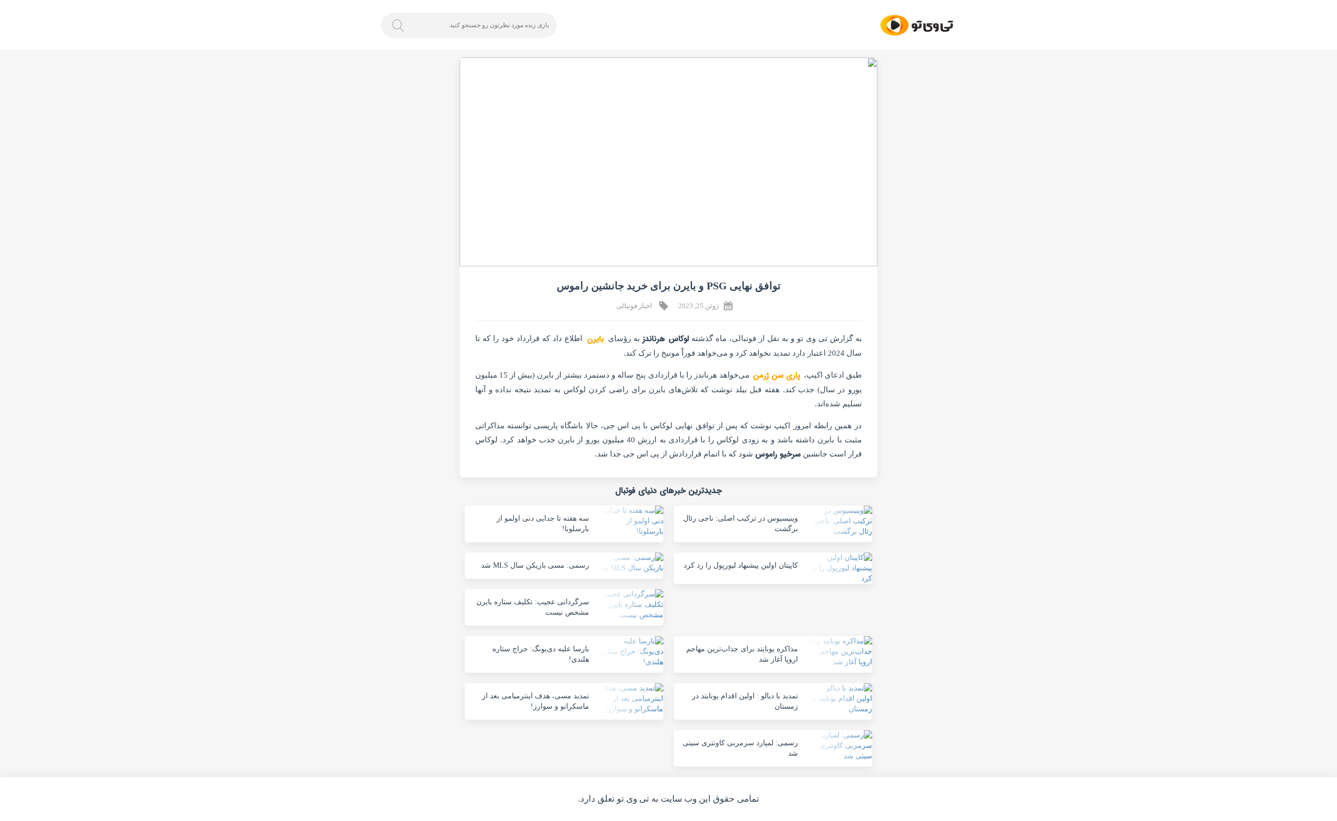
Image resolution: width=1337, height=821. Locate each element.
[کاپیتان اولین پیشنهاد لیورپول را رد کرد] (839, 568)
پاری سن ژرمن (776, 375)
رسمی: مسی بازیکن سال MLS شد (535, 565)
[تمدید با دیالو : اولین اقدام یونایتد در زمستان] (839, 698)
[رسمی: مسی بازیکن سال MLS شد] (630, 563)
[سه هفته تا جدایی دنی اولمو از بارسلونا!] (630, 521)
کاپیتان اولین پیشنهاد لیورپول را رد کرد (741, 565)
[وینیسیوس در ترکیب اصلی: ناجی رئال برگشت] (839, 521)
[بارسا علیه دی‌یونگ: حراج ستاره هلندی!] (630, 651)
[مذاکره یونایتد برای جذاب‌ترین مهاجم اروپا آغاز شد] (839, 651)
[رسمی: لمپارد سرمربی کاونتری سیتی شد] (839, 745)
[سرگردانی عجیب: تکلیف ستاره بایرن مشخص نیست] (630, 604)
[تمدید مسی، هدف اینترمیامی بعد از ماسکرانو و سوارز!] (630, 698)
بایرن (595, 339)
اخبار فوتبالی (634, 306)
